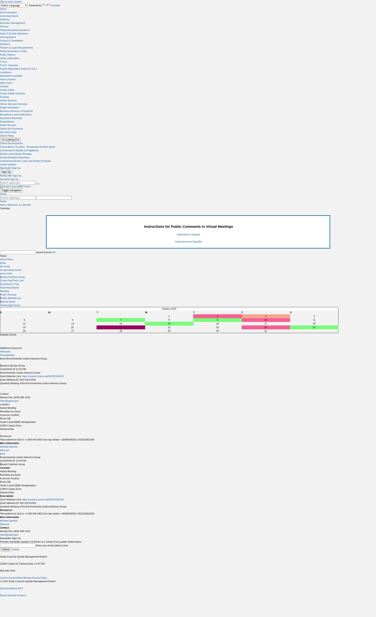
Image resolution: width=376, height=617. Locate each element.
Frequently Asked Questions (15, 30)
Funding (4, 97)
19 (24, 327)
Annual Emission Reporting (14, 157)
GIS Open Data (8, 132)
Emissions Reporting (11, 118)
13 (72, 323)
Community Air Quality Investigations (19, 150)
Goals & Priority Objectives (14, 33)
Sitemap (27, 577)
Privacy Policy (39, 577)
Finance (4, 26)
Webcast (4, 450)
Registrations (7, 121)
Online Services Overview (13, 104)
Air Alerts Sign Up (9, 179)
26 (24, 331)
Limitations (6, 72)
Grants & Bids (7, 90)
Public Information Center (13, 51)
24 (265, 327)
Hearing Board (8, 37)
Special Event (7, 301)
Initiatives (5, 44)
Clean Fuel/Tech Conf (12, 280)
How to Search (8, 79)
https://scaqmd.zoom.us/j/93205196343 (43, 376)
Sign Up (6, 171)
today (3, 263)
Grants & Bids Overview (12, 93)
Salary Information (9, 58)
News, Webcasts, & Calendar (15, 205)
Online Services (8, 100)
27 (72, 331)
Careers (4, 577)
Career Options (8, 164)
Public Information (9, 107)
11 (314, 320)
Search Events (44, 252)
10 (265, 320)
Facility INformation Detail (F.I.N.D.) (18, 69)
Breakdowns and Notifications (16, 114)
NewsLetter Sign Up (10, 175)
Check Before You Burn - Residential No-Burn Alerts (27, 147)
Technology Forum (10, 305)
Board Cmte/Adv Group (12, 277)
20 (72, 327)
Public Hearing (8, 294)
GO (54, 252)
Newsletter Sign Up (10, 168)
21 (120, 327)
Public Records (8, 125)
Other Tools (6, 83)
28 (120, 331)
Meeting (4, 291)
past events (6, 273)
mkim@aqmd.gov (9, 401)
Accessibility (15, 577)
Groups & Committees (11, 40)
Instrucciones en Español (188, 241)
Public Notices (7, 54)
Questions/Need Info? (11, 588)
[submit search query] (37, 183)
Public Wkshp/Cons (10, 298)
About (3, 9)
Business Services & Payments (16, 111)
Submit (6, 549)
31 (265, 331)
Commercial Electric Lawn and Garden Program (25, 161)
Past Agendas (7, 355)
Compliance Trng (9, 284)
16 (217, 323)
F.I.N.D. (4, 61)
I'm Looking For (10, 139)
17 (265, 323)
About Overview (8, 12)
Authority (4, 19)
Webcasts (5, 351)
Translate (55, 5)
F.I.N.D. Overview (9, 65)
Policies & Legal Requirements (16, 47)
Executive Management (12, 23)
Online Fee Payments (11, 128)
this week (5, 266)
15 (169, 323)
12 (24, 323)
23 (217, 327)
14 (120, 323)
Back (2, 453)
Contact (4, 86)
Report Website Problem (13, 595)
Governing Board (9, 16)
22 (169, 327)
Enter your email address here (52, 545)
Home (3, 194)
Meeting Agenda (8, 446)
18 (314, 323)
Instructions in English (188, 234)
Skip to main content (11, 1)
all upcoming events (10, 270)
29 (169, 331)
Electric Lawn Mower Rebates (16, 154)
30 (217, 331)
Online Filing (7, 135)
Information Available (11, 76)
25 (314, 327)
